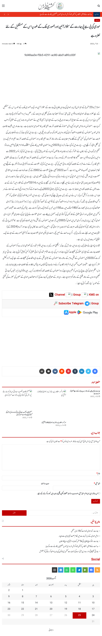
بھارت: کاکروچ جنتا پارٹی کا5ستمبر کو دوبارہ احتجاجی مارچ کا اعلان (78, 541)
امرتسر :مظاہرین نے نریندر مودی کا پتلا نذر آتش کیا (54, 422)
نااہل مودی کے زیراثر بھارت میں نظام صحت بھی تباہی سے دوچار (78, 536)
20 (51, 609)
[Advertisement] (51, 339)
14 (36, 603)
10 (93, 603)
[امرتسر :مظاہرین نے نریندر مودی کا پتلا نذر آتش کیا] (51, 405)
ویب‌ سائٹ (45, 484)
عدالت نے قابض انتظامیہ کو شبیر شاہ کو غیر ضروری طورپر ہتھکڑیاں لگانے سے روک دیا (66, 14)
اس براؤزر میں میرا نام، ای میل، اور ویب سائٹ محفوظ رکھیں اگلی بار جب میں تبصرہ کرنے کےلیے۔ (67, 494)
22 (22, 609)
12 (65, 603)
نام (98, 474)
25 (79, 615)
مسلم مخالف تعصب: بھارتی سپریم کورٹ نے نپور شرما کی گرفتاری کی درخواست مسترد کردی (19, 413)
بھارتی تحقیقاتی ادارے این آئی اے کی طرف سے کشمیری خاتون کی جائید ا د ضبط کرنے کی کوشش (68, 551)
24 (93, 615)
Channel (60, 294)
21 (36, 609)
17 (93, 609)
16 (9, 603)
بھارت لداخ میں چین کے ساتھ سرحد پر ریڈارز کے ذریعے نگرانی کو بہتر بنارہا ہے (85, 392)
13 (51, 603)
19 (65, 609)
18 (79, 609)
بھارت (97, 20)
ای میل (97, 484)
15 (22, 603)
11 (79, 603)
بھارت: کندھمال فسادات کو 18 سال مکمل (84, 531)
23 (9, 609)
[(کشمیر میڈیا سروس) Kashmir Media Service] (51, 6)
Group (76, 294)
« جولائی (51, 630)
